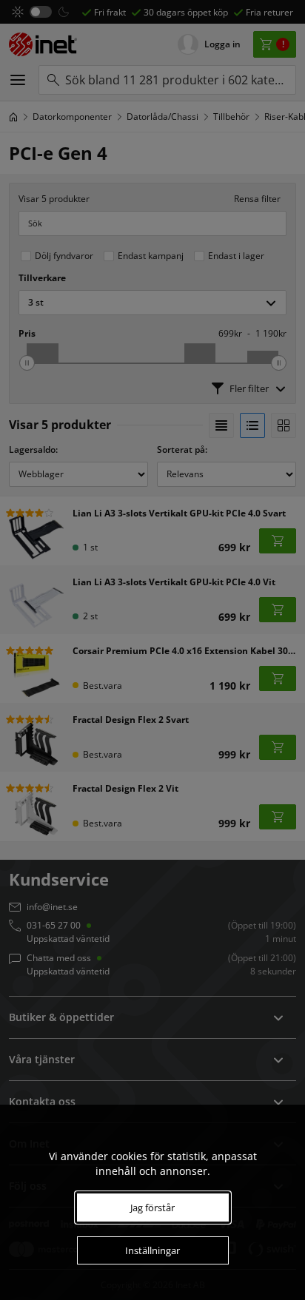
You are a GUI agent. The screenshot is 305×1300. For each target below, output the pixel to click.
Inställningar (152, 1250)
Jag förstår (152, 1207)
